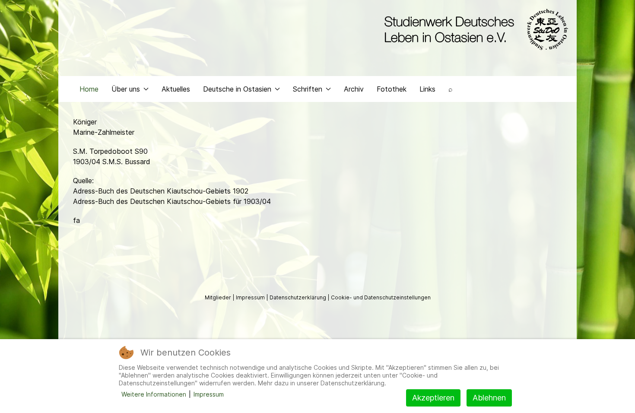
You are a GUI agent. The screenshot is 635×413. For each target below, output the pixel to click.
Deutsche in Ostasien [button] (237, 89)
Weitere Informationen (153, 394)
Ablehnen (489, 397)
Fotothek (391, 89)
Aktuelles (176, 89)
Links (427, 89)
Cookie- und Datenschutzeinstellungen (381, 297)
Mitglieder (218, 297)
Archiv (354, 89)
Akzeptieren (433, 397)
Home (88, 89)
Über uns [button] (125, 89)
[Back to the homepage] (474, 29)
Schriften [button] (307, 89)
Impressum (251, 297)
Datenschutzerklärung (298, 297)
